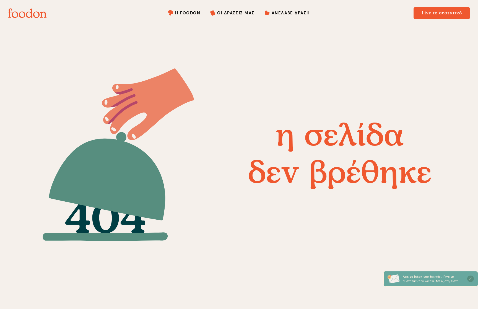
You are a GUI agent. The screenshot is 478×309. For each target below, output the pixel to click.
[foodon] (27, 13)
